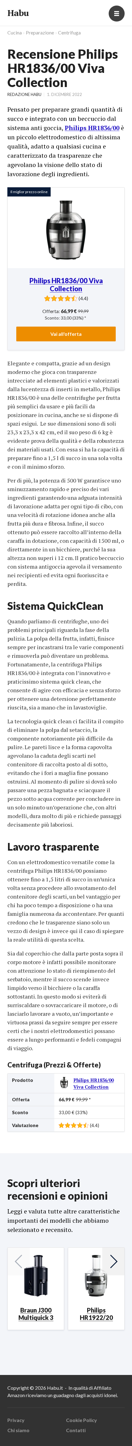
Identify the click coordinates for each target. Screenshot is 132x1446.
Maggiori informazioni (31, 1416)
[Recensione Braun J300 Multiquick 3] (35, 1276)
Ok (31, 1432)
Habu (18, 13)
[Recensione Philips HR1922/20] (96, 1276)
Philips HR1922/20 (96, 1313)
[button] (113, 1261)
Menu (117, 14)
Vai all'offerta (66, 334)
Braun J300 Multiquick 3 (35, 1313)
